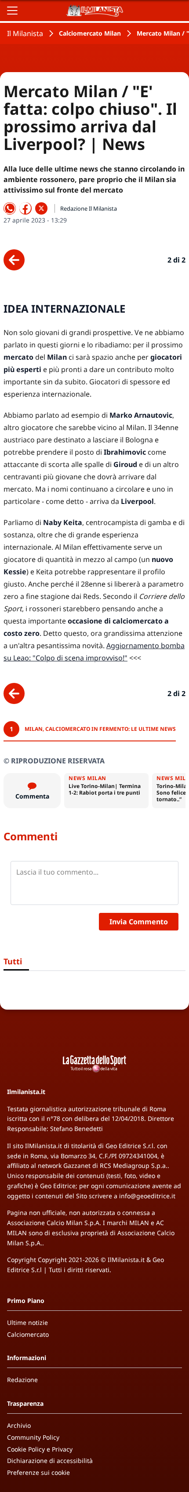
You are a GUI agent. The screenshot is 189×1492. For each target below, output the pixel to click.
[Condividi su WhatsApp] (10, 208)
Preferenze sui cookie (38, 1472)
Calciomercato (28, 1334)
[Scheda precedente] (14, 259)
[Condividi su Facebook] (25, 208)
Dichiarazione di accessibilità (50, 1460)
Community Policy (33, 1437)
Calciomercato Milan (90, 33)
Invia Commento (138, 922)
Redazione (22, 1379)
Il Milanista (25, 33)
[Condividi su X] (41, 208)
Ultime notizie (27, 1322)
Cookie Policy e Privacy (40, 1449)
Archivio (19, 1425)
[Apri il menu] (12, 10)
